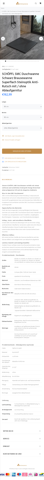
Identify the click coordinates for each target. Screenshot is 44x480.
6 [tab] (12, 61)
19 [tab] (31, 61)
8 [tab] (15, 61)
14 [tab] (24, 61)
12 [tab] (21, 61)
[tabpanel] (22, 37)
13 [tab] (22, 61)
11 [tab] (19, 61)
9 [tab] (16, 61)
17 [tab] (28, 61)
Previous (3, 39)
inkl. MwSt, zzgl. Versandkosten (14, 136)
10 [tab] (18, 61)
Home (2, 8)
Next (41, 39)
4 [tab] (9, 61)
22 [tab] (35, 61)
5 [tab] (11, 61)
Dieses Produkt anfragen (12, 140)
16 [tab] (27, 61)
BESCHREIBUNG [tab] (7, 179)
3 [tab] (8, 61)
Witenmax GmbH (14, 167)
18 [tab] (29, 61)
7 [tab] (14, 61)
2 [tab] (6, 61)
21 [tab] (34, 61)
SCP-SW (11, 170)
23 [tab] (37, 61)
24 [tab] (38, 61)
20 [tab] (32, 61)
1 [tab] (5, 61)
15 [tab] (25, 61)
